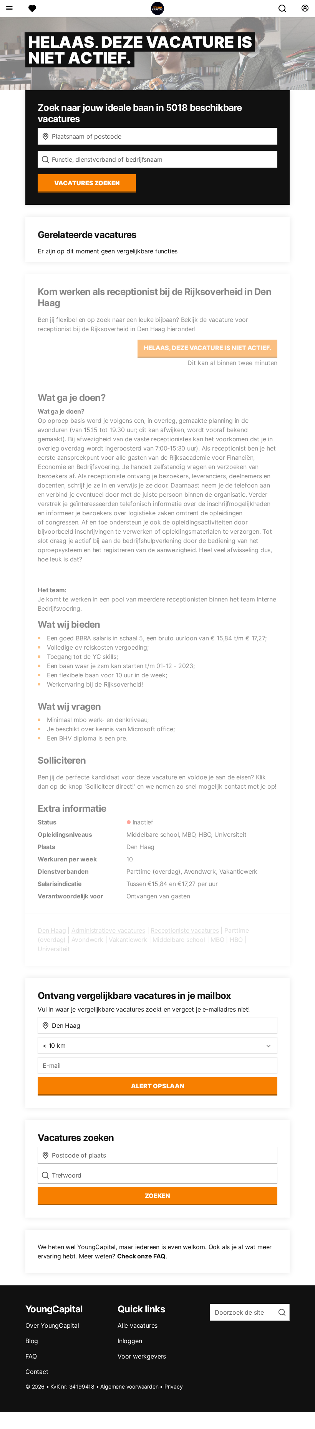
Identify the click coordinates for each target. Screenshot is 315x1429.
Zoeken (157, 1195)
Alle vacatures (138, 1325)
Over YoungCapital (52, 1325)
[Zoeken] (285, 8)
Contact (36, 1371)
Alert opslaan (157, 1086)
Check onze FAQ (141, 1256)
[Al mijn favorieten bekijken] (32, 8)
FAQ (30, 1356)
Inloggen (130, 1341)
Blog (31, 1341)
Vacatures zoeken (87, 183)
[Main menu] (9, 8)
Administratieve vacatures (108, 930)
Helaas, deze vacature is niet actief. (207, 348)
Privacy (173, 1386)
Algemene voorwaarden (129, 1386)
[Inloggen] (304, 8)
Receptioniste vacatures (185, 930)
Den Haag (52, 930)
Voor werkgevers (142, 1356)
